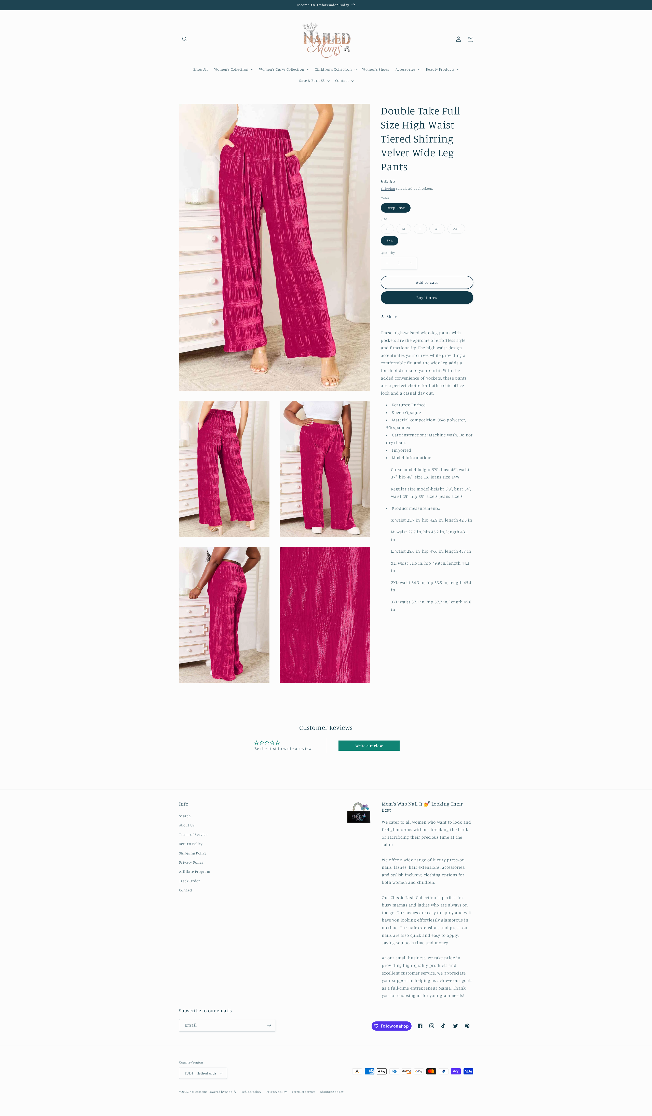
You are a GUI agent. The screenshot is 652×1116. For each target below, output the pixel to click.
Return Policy (191, 843)
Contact (186, 890)
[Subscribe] (269, 1025)
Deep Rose (395, 207)
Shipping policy (331, 1092)
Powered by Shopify (222, 1092)
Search (185, 816)
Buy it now (427, 297)
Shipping (388, 188)
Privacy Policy (191, 862)
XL (440, 229)
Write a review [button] (369, 745)
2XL (459, 229)
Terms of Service (193, 834)
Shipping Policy (193, 853)
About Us (187, 825)
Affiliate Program (194, 871)
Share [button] (392, 316)
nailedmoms (198, 1092)
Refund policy (251, 1092)
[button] (185, 39)
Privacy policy (276, 1092)
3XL (389, 240)
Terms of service (303, 1092)
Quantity (388, 253)
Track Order (189, 881)
